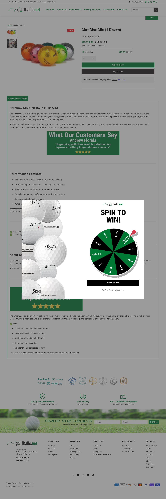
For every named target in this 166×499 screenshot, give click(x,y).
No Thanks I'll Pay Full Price (113, 290)
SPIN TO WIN (113, 282)
